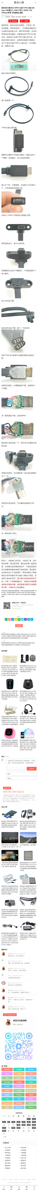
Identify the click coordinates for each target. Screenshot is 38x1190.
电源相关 (7, 1160)
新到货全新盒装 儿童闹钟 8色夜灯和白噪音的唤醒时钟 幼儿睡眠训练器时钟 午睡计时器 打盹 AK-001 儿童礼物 (9, 743)
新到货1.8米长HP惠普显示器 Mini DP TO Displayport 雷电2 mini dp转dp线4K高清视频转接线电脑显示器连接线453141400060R (28, 913)
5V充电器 (19, 1086)
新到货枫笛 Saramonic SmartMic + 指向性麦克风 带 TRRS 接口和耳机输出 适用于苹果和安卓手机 (28, 668)
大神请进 (23, 1150)
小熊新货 (13, 17)
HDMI (31, 1082)
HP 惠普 (18, 1095)
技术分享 (23, 1158)
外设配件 (7, 1150)
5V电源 (7, 1086)
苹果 (31, 1086)
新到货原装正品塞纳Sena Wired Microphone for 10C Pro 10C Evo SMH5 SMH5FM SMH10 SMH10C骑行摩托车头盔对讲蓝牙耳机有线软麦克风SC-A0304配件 (18, 636)
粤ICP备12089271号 (25, 1182)
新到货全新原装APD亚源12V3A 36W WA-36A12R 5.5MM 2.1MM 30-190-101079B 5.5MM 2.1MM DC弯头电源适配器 (28, 825)
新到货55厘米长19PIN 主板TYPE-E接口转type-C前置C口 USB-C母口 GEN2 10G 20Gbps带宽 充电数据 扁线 (18, 594)
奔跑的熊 (7, 1069)
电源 (7, 1078)
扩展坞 (7, 1091)
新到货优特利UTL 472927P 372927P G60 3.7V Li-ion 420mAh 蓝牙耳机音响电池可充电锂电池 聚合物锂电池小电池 (28, 866)
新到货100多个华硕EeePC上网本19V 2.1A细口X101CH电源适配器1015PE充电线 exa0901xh (28, 936)
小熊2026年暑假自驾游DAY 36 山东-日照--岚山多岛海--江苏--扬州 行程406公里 (9, 864)
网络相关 (7, 1165)
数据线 (7, 1107)
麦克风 (31, 1095)
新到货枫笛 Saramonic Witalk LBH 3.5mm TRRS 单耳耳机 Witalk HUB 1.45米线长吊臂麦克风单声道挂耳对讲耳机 (28, 720)
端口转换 (18, 17)
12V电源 (19, 1082)
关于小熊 (4, 1179)
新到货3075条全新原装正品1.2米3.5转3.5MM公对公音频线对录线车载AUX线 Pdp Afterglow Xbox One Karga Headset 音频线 (9, 890)
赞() (19, 625)
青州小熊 (16, 1182)
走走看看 (19, 1069)
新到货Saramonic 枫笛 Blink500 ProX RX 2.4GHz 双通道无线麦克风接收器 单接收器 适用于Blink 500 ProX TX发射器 (9, 695)
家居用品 (7, 1153)
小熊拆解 (7, 17)
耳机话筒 (23, 1165)
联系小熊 (22, 1179)
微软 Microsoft (31, 1091)
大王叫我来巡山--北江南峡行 (28, 846)
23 (34, 1128)
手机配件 (7, 1158)
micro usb (7, 1103)
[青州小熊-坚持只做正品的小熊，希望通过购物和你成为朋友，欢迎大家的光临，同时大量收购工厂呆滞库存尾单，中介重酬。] (19, 2)
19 (13, 1128)
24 (4, 1131)
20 (18, 1128)
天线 (7, 1099)
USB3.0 (19, 1078)
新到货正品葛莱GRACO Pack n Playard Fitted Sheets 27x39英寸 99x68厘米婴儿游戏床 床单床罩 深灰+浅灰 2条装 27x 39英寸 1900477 (28, 890)
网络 (19, 1099)
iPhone (31, 1107)
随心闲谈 (23, 1168)
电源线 (19, 1074)
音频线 (7, 1095)
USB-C (7, 1074)
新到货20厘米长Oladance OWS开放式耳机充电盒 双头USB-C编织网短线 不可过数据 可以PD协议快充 (18, 644)
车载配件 (7, 1168)
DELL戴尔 (19, 1107)
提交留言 (31, 768)
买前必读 (10, 1179)
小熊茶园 (23, 1155)
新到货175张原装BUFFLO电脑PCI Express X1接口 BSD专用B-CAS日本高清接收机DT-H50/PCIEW (9, 824)
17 (4, 1128)
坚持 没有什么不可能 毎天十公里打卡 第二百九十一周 (9, 846)
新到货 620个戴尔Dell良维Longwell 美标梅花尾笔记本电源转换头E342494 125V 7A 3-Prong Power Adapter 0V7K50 (9, 913)
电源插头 (19, 1103)
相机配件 (23, 1160)
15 (29, 1125)
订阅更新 (28, 1179)
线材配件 (24, 17)
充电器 (19, 1091)
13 (18, 1125)
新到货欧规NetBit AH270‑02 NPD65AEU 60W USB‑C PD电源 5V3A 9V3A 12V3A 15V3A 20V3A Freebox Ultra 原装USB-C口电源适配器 (9, 720)
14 (23, 1125)
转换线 (31, 1078)
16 (34, 1125)
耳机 (31, 1074)
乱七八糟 (7, 1082)
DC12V (31, 1103)
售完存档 (23, 1147)
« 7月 (4, 1137)
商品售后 (16, 1179)
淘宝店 (34, 1179)
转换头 (31, 1099)
